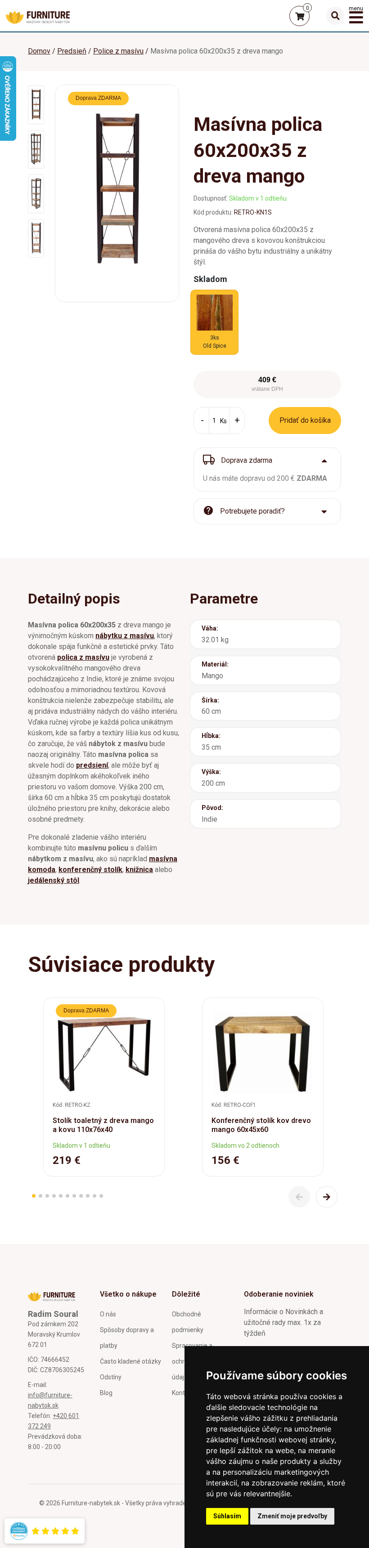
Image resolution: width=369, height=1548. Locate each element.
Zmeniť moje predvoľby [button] (292, 1516)
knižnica (139, 869)
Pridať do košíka (305, 420)
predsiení (92, 765)
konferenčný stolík (90, 869)
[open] (335, 16)
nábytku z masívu (124, 635)
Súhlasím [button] (227, 1516)
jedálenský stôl (53, 880)
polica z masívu (83, 657)
